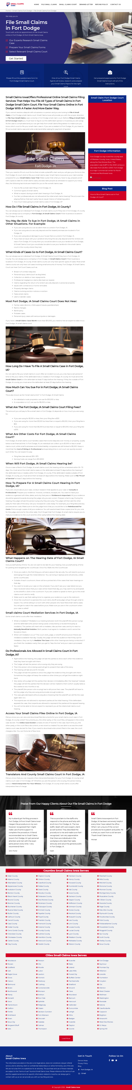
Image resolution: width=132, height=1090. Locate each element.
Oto (39, 964)
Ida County (73, 890)
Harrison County (75, 876)
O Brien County (105, 900)
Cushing (41, 984)
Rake (71, 964)
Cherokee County (14, 934)
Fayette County (44, 913)
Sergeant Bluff (13, 1025)
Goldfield (11, 967)
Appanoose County (15, 886)
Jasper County (74, 900)
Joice (10, 1001)
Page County (104, 907)
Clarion (10, 981)
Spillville (41, 1001)
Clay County (12, 944)
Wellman (102, 995)
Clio (100, 984)
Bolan (10, 988)
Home (36, 4)
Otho (71, 1015)
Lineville (102, 974)
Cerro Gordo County (15, 930)
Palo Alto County (105, 910)
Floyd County (43, 917)
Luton (40, 971)
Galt (9, 971)
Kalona (102, 1005)
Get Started (16, 58)
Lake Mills (72, 971)
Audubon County (14, 890)
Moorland (72, 995)
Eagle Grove (12, 974)
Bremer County (14, 903)
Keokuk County (75, 913)
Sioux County (104, 944)
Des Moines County (45, 900)
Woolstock (12, 961)
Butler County (13, 913)
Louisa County (74, 927)
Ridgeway (42, 1005)
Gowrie (71, 1029)
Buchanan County (15, 907)
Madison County (75, 937)
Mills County (104, 879)
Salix (9, 1029)
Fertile (10, 1012)
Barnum (72, 998)
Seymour (102, 964)
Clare (71, 991)
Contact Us (115, 4)
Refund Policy (101, 4)
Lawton (41, 974)
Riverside (102, 1001)
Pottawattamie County (108, 924)
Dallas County (43, 886)
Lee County (73, 920)
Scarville (72, 961)
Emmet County (44, 910)
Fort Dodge (103, 961)
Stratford (72, 984)
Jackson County (75, 896)
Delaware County (45, 896)
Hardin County (43, 944)
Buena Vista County (15, 910)
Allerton (102, 988)
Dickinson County (45, 903)
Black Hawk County (15, 896)
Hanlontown (12, 1005)
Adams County (13, 879)
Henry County (74, 879)
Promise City (104, 967)
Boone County (13, 900)
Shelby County (105, 941)
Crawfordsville (104, 1008)
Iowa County (74, 893)
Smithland (12, 1015)
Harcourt (72, 1001)
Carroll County (13, 920)
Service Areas (83, 1061)
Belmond (11, 984)
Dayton (72, 1025)
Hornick (41, 978)
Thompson (42, 1029)
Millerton (102, 971)
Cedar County (13, 927)
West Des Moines (106, 1022)
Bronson (41, 991)
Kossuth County (75, 917)
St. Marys (102, 1025)
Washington (104, 998)
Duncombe (73, 1008)
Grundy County (44, 930)
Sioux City (11, 1022)
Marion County (74, 944)
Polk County (104, 920)
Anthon (41, 995)
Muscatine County (106, 896)
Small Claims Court (68, 4)
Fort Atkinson (43, 1015)
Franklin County (44, 920)
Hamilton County (44, 937)
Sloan (10, 1018)
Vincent (72, 988)
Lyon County (74, 934)
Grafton (10, 1008)
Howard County (75, 883)
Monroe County (105, 890)
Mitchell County (105, 883)
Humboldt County (76, 886)
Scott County (104, 937)
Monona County (105, 886)
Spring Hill (103, 1029)
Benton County (14, 893)
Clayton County (44, 876)
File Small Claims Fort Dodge (45, 11)
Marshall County (105, 876)
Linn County (73, 924)
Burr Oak (41, 998)
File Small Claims (49, 4)
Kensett (11, 998)
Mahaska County (75, 941)
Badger (72, 1018)
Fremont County (44, 924)
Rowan (10, 964)
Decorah (41, 1018)
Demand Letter (86, 4)
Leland (71, 967)
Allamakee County (15, 883)
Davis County (43, 890)
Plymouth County (106, 913)
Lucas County (74, 930)
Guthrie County (44, 934)
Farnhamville (74, 981)
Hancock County (44, 941)
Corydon (102, 981)
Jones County (74, 910)
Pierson (41, 961)
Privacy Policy (83, 1063)
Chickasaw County (15, 937)
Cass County (12, 924)
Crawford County (44, 883)
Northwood (12, 991)
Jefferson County (75, 903)
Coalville (72, 1022)
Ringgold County (105, 930)
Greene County (44, 927)
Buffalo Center (74, 978)
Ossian (40, 1008)
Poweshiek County (106, 927)
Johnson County (75, 907)
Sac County (103, 934)
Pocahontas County (107, 917)
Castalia (41, 1022)
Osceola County (105, 903)
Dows (10, 978)
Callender (72, 1005)
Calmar (41, 1025)
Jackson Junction (45, 1012)
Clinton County (44, 879)
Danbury (41, 981)
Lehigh (71, 1012)
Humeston (103, 978)
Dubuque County (45, 907)
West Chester (104, 991)
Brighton (102, 1015)
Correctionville (44, 988)
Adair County (13, 876)
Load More (66, 1038)
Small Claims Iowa (73, 1087)
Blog (79, 1066)
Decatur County (44, 893)
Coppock (103, 1012)
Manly (10, 995)
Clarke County (13, 941)
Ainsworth (103, 1018)
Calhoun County (14, 917)
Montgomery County (107, 893)
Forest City (73, 974)
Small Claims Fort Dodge (22, 11)
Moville (41, 967)
